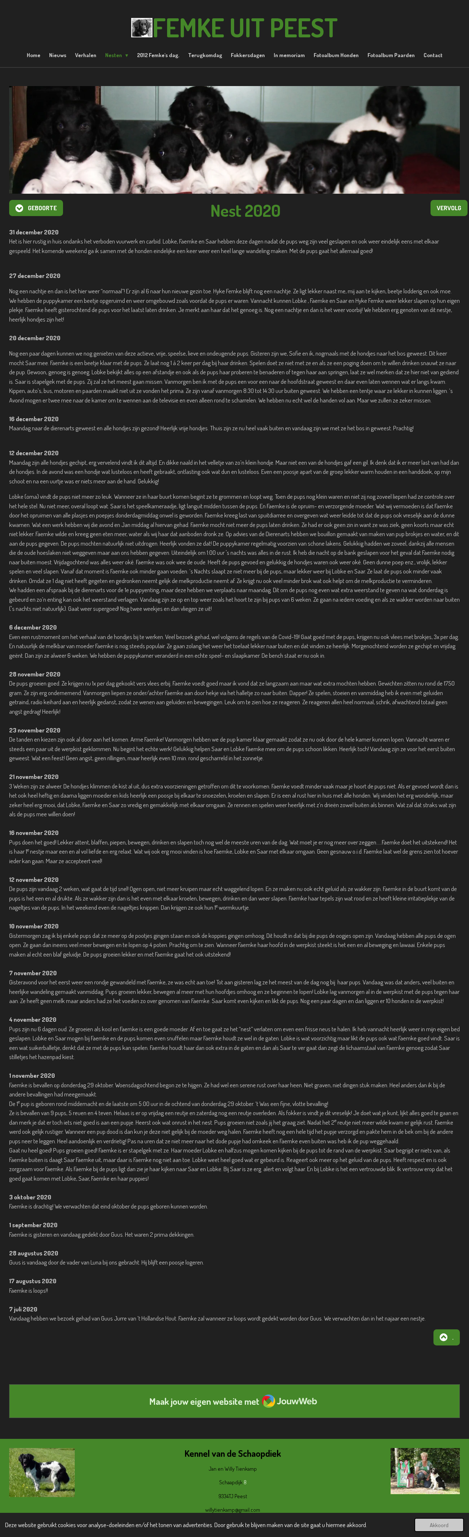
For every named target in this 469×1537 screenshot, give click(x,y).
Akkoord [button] (439, 1525)
